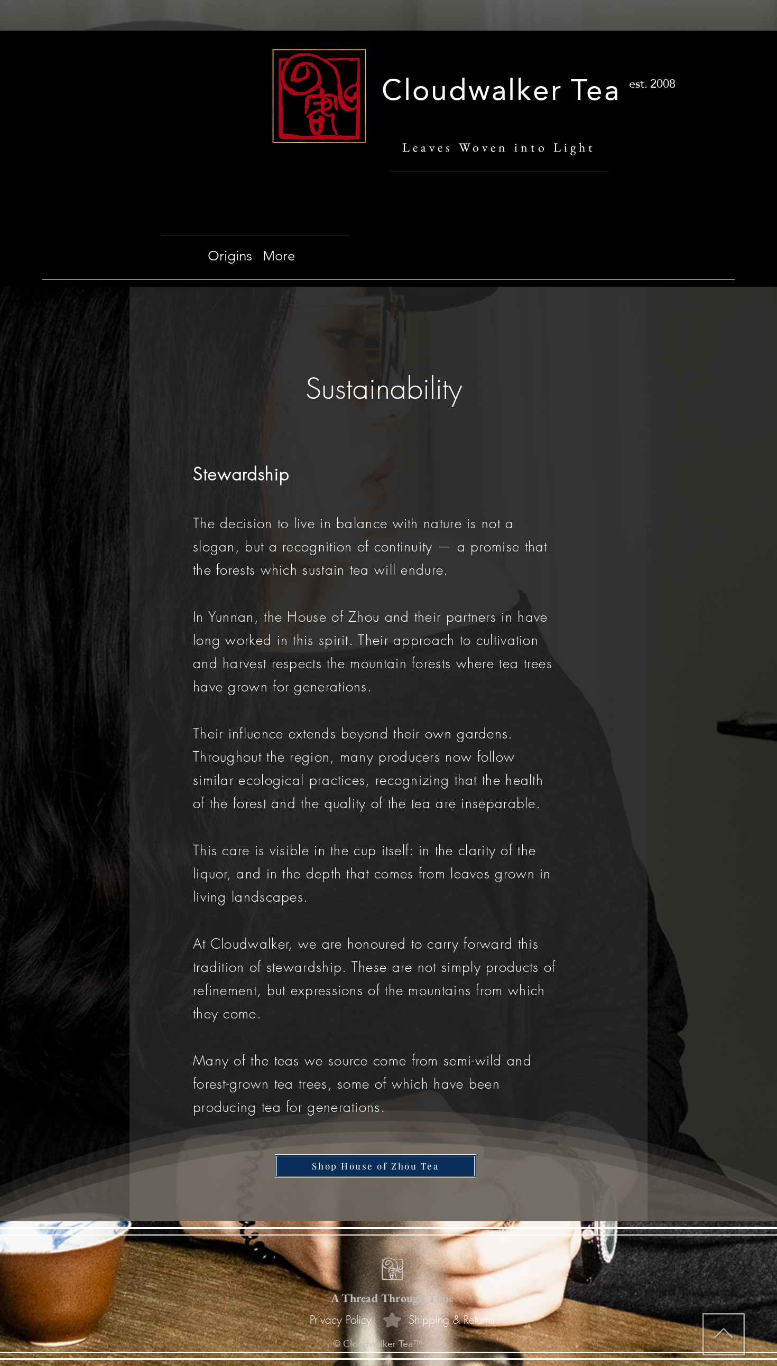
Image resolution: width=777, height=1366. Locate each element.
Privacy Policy (341, 1320)
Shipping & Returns (452, 1320)
